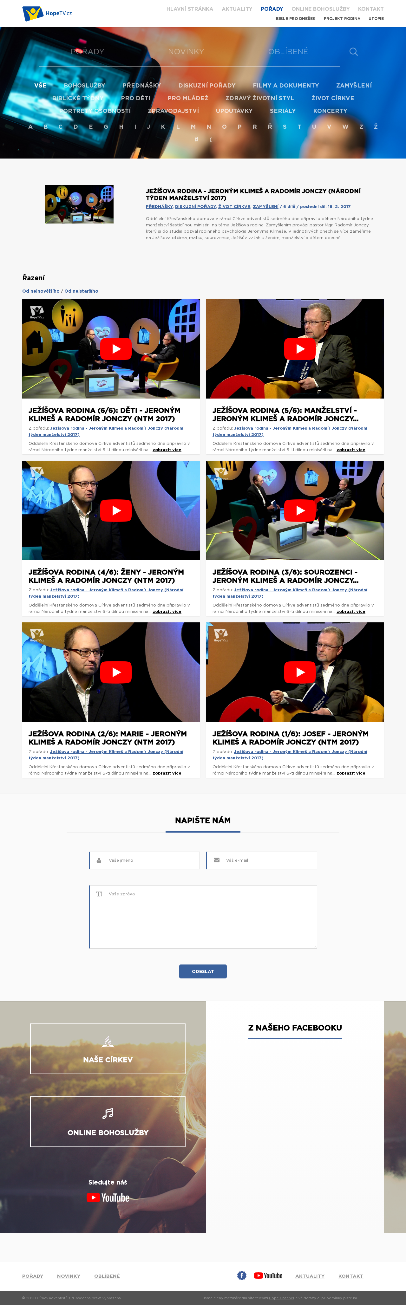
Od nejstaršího (81, 291)
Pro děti (135, 98)
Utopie (376, 19)
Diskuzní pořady (207, 86)
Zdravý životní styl (260, 98)
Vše (40, 86)
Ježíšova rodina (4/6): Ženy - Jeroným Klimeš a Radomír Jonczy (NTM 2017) (106, 576)
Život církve (332, 98)
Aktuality (237, 9)
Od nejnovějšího (41, 291)
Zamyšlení (354, 86)
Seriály (283, 111)
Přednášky (141, 86)
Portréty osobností (95, 111)
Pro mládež (187, 98)
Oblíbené (288, 52)
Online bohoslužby (320, 9)
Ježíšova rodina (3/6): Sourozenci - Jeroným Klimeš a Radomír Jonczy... (286, 576)
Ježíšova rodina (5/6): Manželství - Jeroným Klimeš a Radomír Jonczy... (286, 414)
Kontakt (371, 9)
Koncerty (330, 111)
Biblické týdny (78, 98)
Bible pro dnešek (296, 19)
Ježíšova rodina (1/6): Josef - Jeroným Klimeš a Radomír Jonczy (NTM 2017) (291, 738)
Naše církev (108, 1059)
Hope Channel (281, 1298)
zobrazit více (167, 450)
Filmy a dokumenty (286, 86)
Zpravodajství (173, 111)
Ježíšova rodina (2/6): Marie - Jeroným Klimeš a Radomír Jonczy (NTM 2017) (108, 738)
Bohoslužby (84, 86)
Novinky (186, 52)
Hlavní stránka (190, 9)
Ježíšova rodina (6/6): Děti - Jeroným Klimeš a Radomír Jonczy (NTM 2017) (104, 414)
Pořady (272, 9)
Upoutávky (234, 111)
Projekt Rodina (342, 19)
